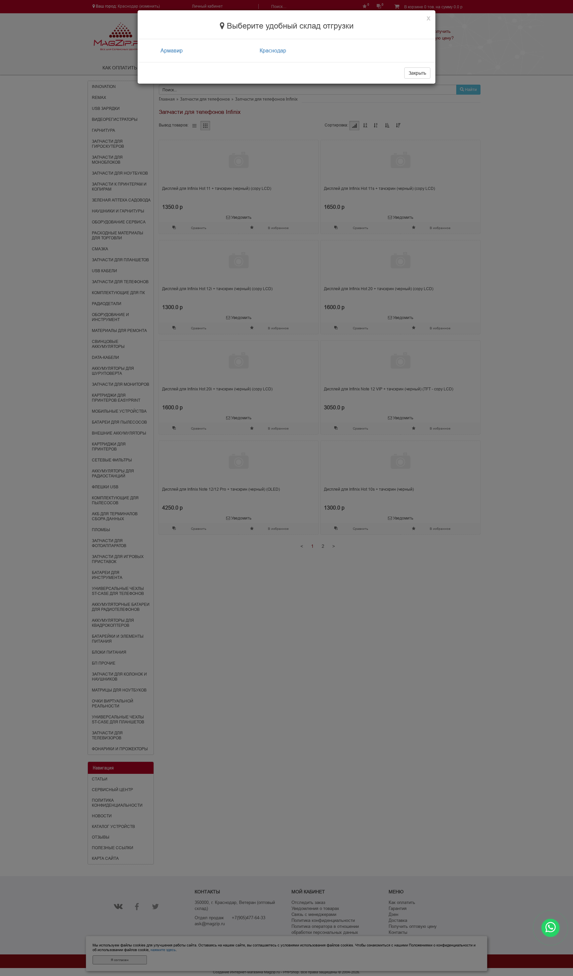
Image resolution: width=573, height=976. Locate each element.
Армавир (171, 50)
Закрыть (417, 73)
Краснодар (273, 50)
